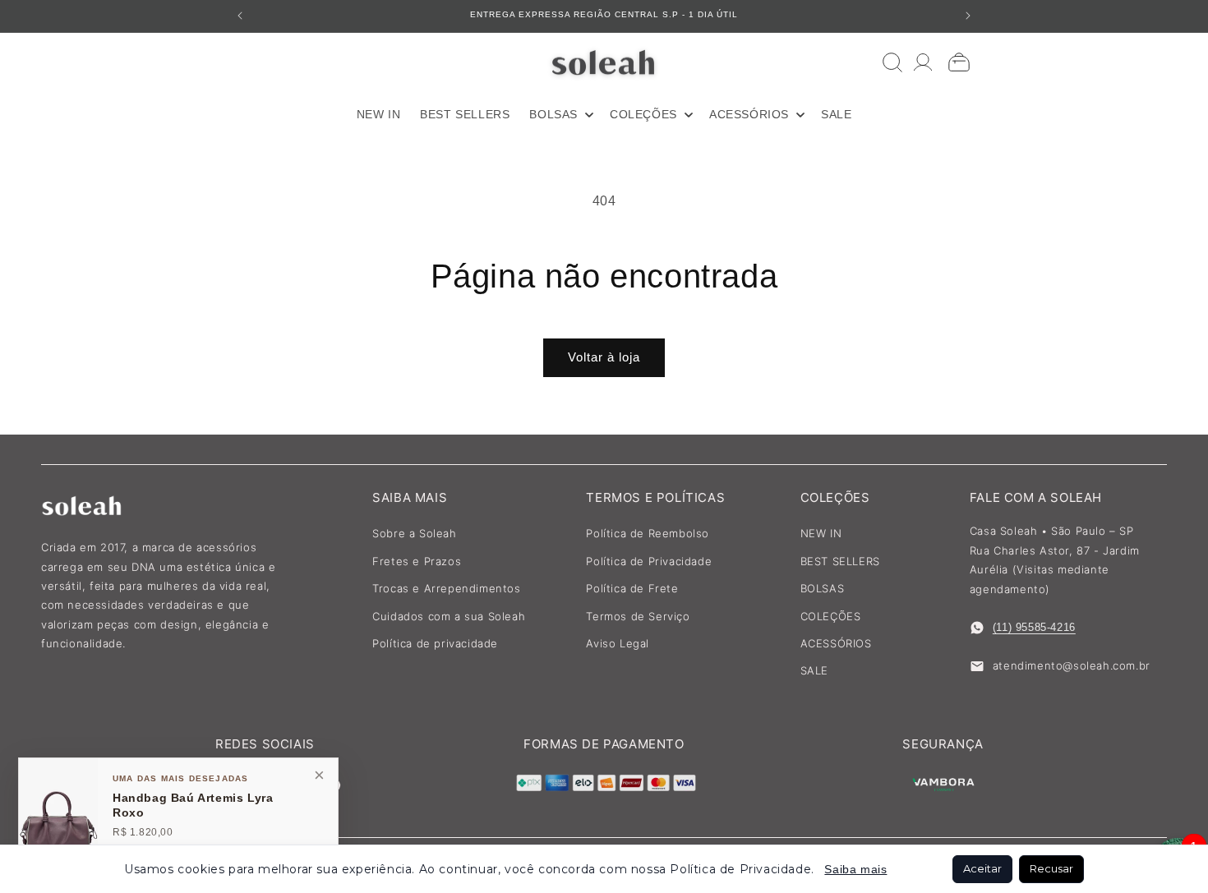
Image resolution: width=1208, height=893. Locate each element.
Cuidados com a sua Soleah (448, 616)
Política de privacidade (435, 643)
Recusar (1051, 868)
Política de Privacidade (649, 561)
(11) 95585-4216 (1034, 627)
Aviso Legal (617, 643)
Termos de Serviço (637, 616)
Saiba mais (855, 869)
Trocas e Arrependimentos (446, 588)
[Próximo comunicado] (968, 15)
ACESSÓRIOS (836, 643)
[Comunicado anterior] (240, 15)
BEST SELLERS (840, 561)
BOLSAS (822, 588)
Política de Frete (632, 588)
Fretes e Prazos (416, 561)
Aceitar (982, 868)
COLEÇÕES (830, 616)
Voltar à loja (604, 357)
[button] (559, 114)
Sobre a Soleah (414, 533)
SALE (814, 670)
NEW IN (821, 533)
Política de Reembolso (647, 533)
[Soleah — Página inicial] (604, 62)
